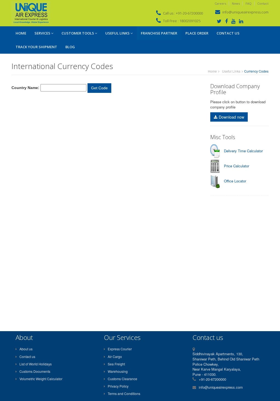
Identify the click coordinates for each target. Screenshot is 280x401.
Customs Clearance (122, 378)
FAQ (249, 3)
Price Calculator (236, 165)
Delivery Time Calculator (243, 150)
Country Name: (25, 87)
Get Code (99, 88)
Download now (231, 117)
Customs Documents (34, 371)
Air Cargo (115, 356)
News (236, 3)
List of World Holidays (35, 364)
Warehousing (118, 371)
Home (21, 33)
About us (26, 348)
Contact (263, 3)
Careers (220, 3)
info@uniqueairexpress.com (245, 12)
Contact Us (228, 33)
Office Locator (235, 181)
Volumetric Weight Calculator (40, 378)
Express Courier (120, 348)
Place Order (196, 33)
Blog (70, 46)
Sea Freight (116, 364)
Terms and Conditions (124, 393)
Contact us (27, 356)
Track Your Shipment (36, 46)
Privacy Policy (118, 386)
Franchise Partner (159, 33)
